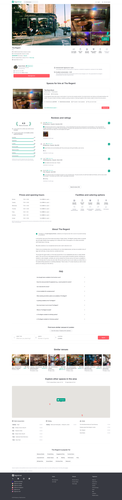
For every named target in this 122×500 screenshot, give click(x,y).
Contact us (94, 483)
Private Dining (50, 454)
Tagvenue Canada (18, 483)
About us (94, 479)
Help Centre (94, 481)
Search (103, 337)
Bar (57, 457)
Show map (31, 57)
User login (54, 481)
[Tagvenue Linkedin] (29, 478)
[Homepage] (16, 2)
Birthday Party (40, 461)
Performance (70, 457)
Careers (93, 485)
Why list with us (75, 479)
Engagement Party (60, 454)
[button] (31, 2)
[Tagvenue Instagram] (23, 478)
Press (93, 489)
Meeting (63, 457)
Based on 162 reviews (23, 125)
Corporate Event (40, 457)
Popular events (95, 495)
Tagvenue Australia (18, 481)
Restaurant (68, 461)
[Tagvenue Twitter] (12, 478)
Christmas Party (59, 461)
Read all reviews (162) (75, 187)
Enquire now (105, 107)
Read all (25, 55)
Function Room (71, 454)
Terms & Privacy (95, 487)
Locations (94, 493)
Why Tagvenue (55, 479)
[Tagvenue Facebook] (18, 478)
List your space (75, 481)
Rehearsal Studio (40, 454)
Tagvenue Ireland (18, 485)
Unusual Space (49, 461)
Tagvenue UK (17, 489)
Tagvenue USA (17, 491)
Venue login (74, 483)
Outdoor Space (50, 457)
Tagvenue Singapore (18, 487)
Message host (31, 75)
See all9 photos (105, 39)
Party (78, 457)
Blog (93, 491)
